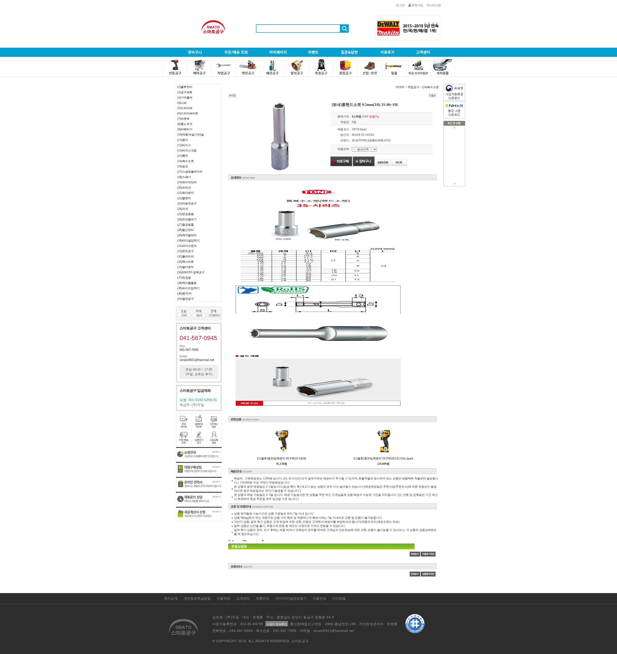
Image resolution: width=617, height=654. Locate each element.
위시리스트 (434, 5)
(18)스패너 (184, 177)
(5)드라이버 (184, 108)
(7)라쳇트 (183, 118)
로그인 (400, 5)
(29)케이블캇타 (187, 235)
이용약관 (223, 598)
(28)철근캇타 (185, 230)
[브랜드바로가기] (379, 140)
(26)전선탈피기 (187, 219)
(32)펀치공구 (185, 251)
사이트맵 (339, 598)
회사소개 (171, 598)
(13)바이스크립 (187, 150)
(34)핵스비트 (185, 261)
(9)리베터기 (184, 129)
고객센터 (243, 598)
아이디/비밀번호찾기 (291, 598)
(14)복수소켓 (185, 161)
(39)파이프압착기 (188, 288)
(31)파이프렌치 (187, 246)
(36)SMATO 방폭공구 (191, 272)
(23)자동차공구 (187, 203)
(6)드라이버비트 (187, 113)
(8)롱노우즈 (184, 124)
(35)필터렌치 (185, 267)
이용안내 (319, 598)
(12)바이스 (184, 145)
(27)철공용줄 (185, 224)
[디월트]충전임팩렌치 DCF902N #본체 (281, 458)
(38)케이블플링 (187, 283)
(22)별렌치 (184, 198)
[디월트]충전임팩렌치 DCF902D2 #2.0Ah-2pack (383, 458)
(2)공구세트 (184, 92)
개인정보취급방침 (197, 598)
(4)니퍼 (182, 103)
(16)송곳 (182, 166)
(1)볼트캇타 (184, 87)
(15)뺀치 (182, 155)
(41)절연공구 (185, 299)
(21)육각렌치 (185, 193)
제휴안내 (262, 598)
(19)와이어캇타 (187, 182)
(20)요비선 (184, 187)
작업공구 (413, 87)
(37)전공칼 (184, 277)
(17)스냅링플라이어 (189, 171)
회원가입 (417, 5)
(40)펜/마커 (184, 293)
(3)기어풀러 (184, 97)
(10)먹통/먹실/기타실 (190, 134)
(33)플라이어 (185, 256)
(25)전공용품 (185, 214)
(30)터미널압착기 (188, 240)
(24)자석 (182, 208)
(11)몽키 (182, 140)
